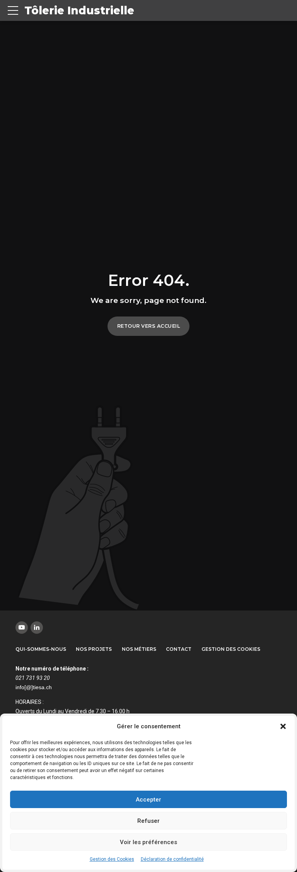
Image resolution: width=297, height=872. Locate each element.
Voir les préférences (148, 842)
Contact (178, 649)
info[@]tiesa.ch (33, 687)
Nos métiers (139, 649)
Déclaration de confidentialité (172, 859)
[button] (283, 726)
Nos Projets (94, 649)
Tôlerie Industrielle (79, 10)
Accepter (148, 799)
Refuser (148, 820)
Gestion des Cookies (112, 859)
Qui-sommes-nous (40, 649)
